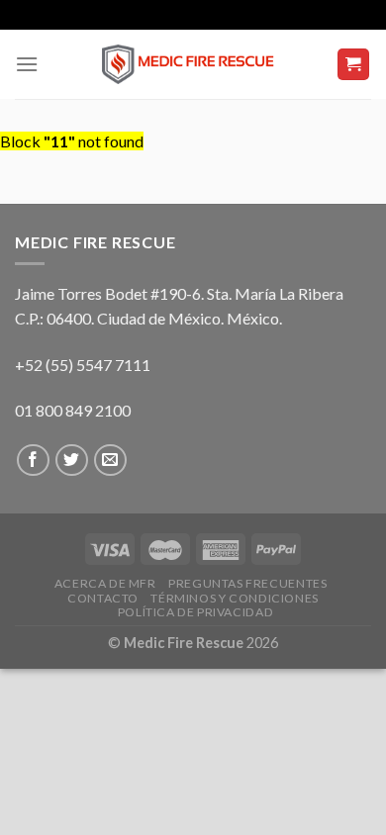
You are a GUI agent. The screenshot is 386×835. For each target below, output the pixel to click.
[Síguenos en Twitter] (71, 460)
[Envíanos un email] (110, 460)
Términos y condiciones (234, 598)
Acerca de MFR (105, 583)
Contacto (103, 598)
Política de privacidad (195, 611)
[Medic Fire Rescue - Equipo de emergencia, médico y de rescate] (193, 64)
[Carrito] (354, 64)
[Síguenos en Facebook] (33, 460)
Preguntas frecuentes (247, 583)
